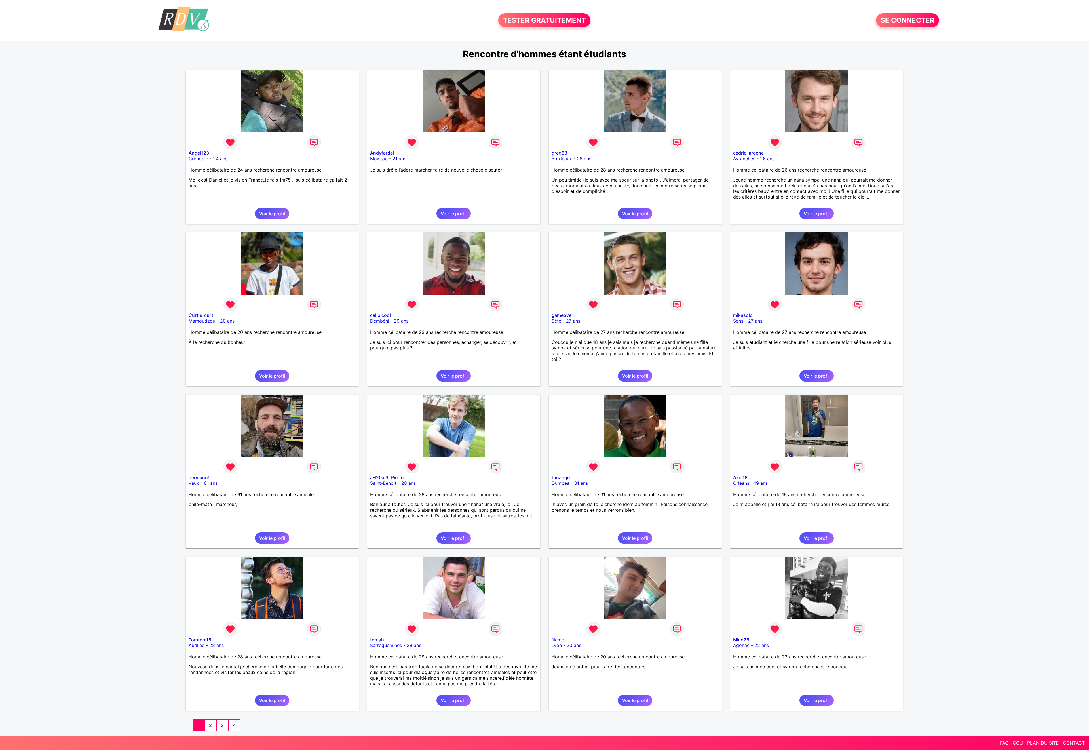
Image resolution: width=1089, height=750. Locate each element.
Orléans (741, 483)
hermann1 (199, 477)
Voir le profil (272, 213)
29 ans (401, 321)
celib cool (380, 315)
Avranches (744, 158)
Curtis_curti (201, 315)
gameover (562, 315)
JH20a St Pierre (387, 477)
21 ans (399, 158)
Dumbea (560, 483)
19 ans (761, 483)
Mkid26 (741, 639)
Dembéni (379, 321)
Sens (738, 321)
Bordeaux (562, 158)
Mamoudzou (202, 321)
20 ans (227, 321)
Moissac (379, 158)
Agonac (741, 645)
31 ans (581, 483)
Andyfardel (382, 153)
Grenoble (198, 158)
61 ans (211, 483)
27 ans (573, 321)
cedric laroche (748, 153)
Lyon (557, 645)
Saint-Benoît (383, 483)
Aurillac (196, 645)
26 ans (767, 158)
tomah (377, 639)
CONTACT (1074, 743)
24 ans (220, 158)
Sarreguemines (386, 645)
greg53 (559, 153)
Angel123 (199, 153)
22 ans (761, 645)
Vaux (194, 483)
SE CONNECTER (907, 20)
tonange (561, 477)
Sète (556, 321)
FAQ (1004, 743)
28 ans (584, 158)
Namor (559, 639)
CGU (1018, 743)
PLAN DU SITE (1043, 743)
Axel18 (740, 477)
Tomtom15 (200, 639)
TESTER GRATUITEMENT (544, 20)
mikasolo (743, 315)
